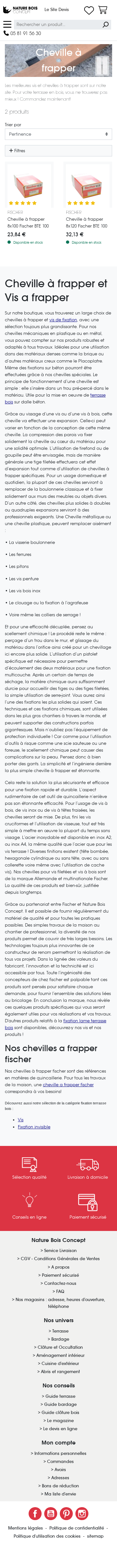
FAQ (60, 1291)
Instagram (81, 1513)
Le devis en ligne (60, 1429)
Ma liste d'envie (60, 1494)
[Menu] (7, 24)
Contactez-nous (60, 1283)
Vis (20, 1120)
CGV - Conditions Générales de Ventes (60, 1258)
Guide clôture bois (60, 1412)
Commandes (60, 1461)
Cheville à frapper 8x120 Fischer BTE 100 (86, 222)
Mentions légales (26, 1528)
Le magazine (60, 1420)
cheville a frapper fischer (68, 1085)
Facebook (35, 1513)
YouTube (50, 1513)
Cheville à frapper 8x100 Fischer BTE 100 (28, 222)
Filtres (19, 151)
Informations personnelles (60, 1453)
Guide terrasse (60, 1396)
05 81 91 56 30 (25, 33)
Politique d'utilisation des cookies (48, 1536)
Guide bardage (60, 1404)
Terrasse (60, 1331)
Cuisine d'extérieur (60, 1363)
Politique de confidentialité (77, 1528)
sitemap (95, 1536)
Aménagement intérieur (60, 1355)
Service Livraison (60, 1250)
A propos (60, 1267)
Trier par (13, 125)
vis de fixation (63, 320)
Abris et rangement (60, 1371)
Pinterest (66, 1513)
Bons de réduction (60, 1486)
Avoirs (60, 1469)
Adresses (60, 1478)
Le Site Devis (57, 9)
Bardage (60, 1339)
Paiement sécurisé (60, 1275)
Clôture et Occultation (60, 1347)
